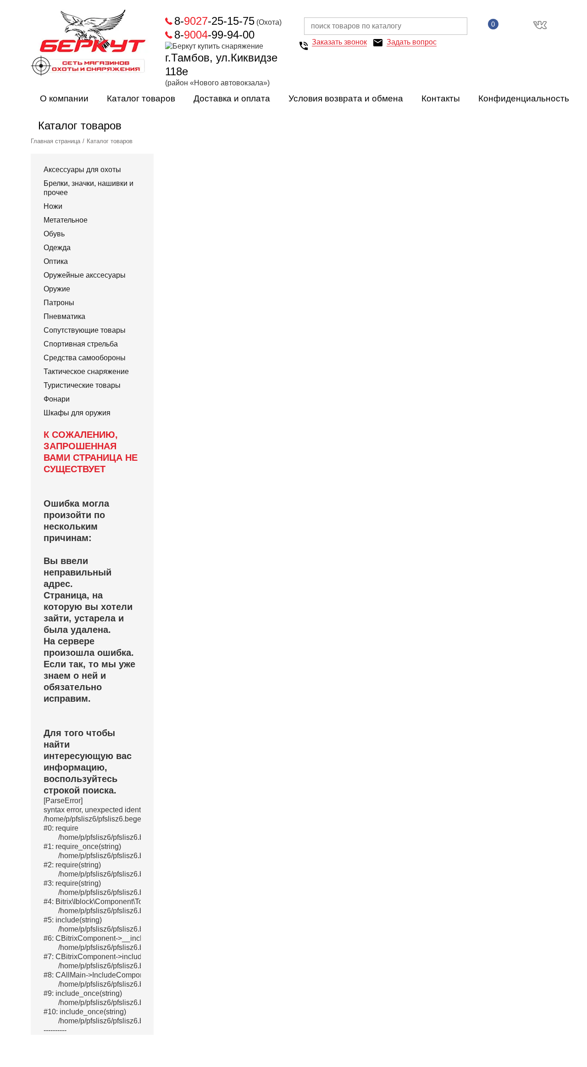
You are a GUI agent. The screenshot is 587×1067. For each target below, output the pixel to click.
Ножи (53, 206)
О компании (64, 98)
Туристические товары (82, 385)
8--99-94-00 (214, 34)
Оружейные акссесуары (85, 275)
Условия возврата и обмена (345, 98)
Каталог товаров (141, 98)
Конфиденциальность (523, 98)
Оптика (56, 261)
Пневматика (64, 316)
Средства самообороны (85, 358)
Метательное (66, 220)
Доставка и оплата (232, 98)
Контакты (440, 98)
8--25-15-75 (214, 21)
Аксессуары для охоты (82, 169)
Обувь (54, 234)
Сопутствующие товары (85, 330)
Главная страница (55, 141)
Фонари (57, 399)
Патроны (59, 303)
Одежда (57, 247)
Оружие (57, 289)
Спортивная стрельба (81, 344)
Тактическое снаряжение (86, 371)
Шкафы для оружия (77, 413)
